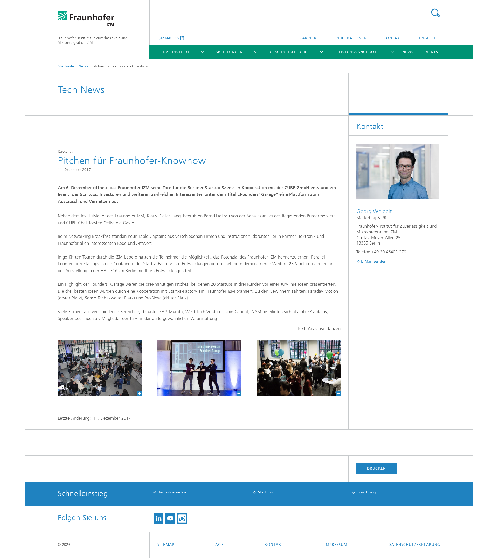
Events (431, 52)
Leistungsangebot (357, 52)
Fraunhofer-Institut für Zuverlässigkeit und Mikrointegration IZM (92, 40)
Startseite (66, 66)
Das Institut (176, 52)
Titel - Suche (435, 13)
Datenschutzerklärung (414, 544)
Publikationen (351, 38)
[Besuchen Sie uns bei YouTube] (170, 518)
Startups (265, 492)
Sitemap (166, 544)
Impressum (336, 544)
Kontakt (393, 38)
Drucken (376, 468)
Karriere (309, 38)
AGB (219, 544)
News (407, 52)
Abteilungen (229, 52)
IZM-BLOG (170, 38)
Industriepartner (173, 492)
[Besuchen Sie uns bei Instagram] (182, 518)
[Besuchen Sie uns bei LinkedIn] (158, 518)
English (427, 38)
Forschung (366, 492)
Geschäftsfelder (288, 52)
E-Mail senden (374, 261)
